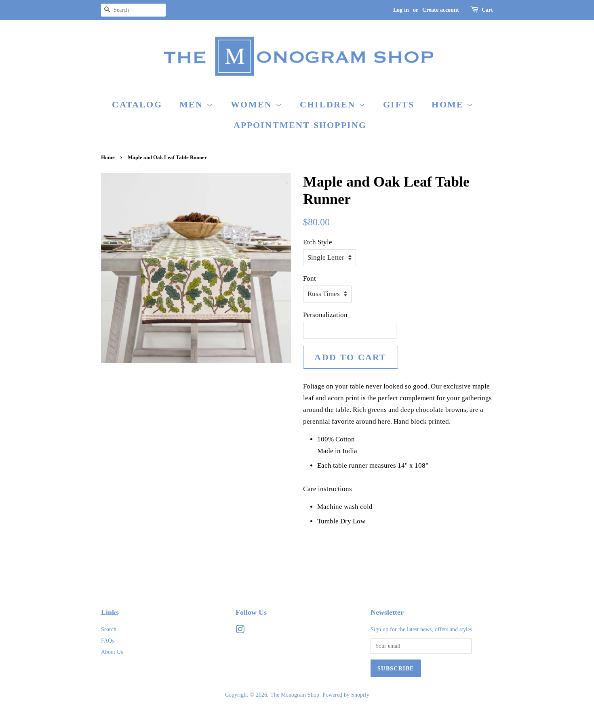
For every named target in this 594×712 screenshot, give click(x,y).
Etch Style (317, 242)
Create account (440, 10)
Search (108, 629)
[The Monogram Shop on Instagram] (240, 631)
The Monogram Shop (294, 694)
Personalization (325, 315)
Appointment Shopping (300, 125)
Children (329, 104)
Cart (487, 10)
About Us (112, 652)
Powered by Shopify (345, 694)
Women (253, 104)
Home (449, 104)
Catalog (137, 104)
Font (309, 278)
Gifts (398, 104)
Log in (401, 10)
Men (192, 104)
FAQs (107, 640)
